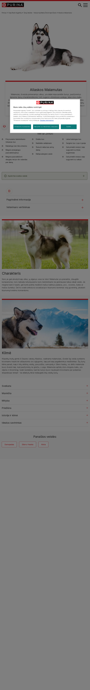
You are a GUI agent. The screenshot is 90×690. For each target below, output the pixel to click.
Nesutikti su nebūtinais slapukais (46, 126)
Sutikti (68, 126)
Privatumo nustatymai (22, 126)
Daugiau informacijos (47, 120)
